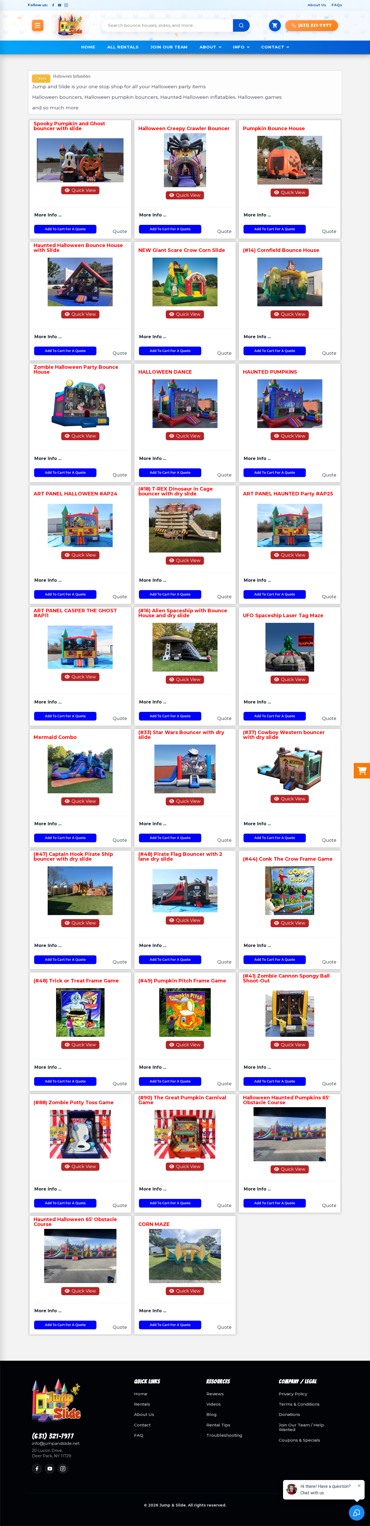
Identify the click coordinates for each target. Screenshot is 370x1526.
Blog (211, 1414)
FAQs (337, 5)
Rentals (142, 1404)
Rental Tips (218, 1425)
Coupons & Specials (299, 1440)
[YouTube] (59, 5)
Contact (272, 47)
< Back (41, 78)
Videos (213, 1404)
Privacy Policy (293, 1394)
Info (239, 47)
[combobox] (167, 25)
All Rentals (123, 47)
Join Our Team (169, 47)
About (208, 47)
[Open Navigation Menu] (37, 25)
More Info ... (47, 215)
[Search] (241, 25)
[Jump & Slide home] (76, 1403)
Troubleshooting (224, 1435)
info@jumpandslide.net (56, 1443)
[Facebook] (53, 5)
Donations (289, 1414)
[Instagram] (66, 5)
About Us (317, 5)
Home (88, 47)
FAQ (138, 1435)
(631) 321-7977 (52, 1436)
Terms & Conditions (299, 1404)
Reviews (215, 1394)
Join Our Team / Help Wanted (301, 1427)
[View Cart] (275, 25)
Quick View (83, 190)
